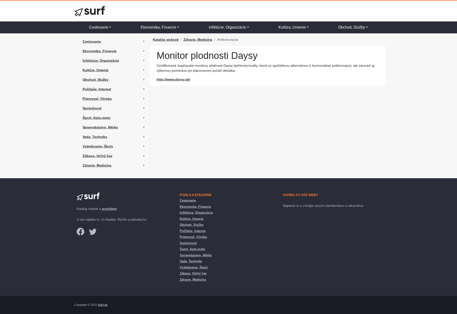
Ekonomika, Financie (158, 27)
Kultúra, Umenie (292, 27)
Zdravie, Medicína (97, 165)
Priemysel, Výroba (97, 99)
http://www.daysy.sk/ (173, 79)
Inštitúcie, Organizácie (227, 27)
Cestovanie (98, 27)
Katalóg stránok (166, 39)
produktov (109, 209)
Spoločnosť (92, 108)
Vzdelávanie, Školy (98, 146)
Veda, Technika (95, 137)
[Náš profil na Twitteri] (93, 231)
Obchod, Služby (351, 27)
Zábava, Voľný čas (97, 156)
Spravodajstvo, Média (100, 127)
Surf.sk (103, 305)
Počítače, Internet (97, 89)
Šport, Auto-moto (96, 118)
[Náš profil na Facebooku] (81, 231)
